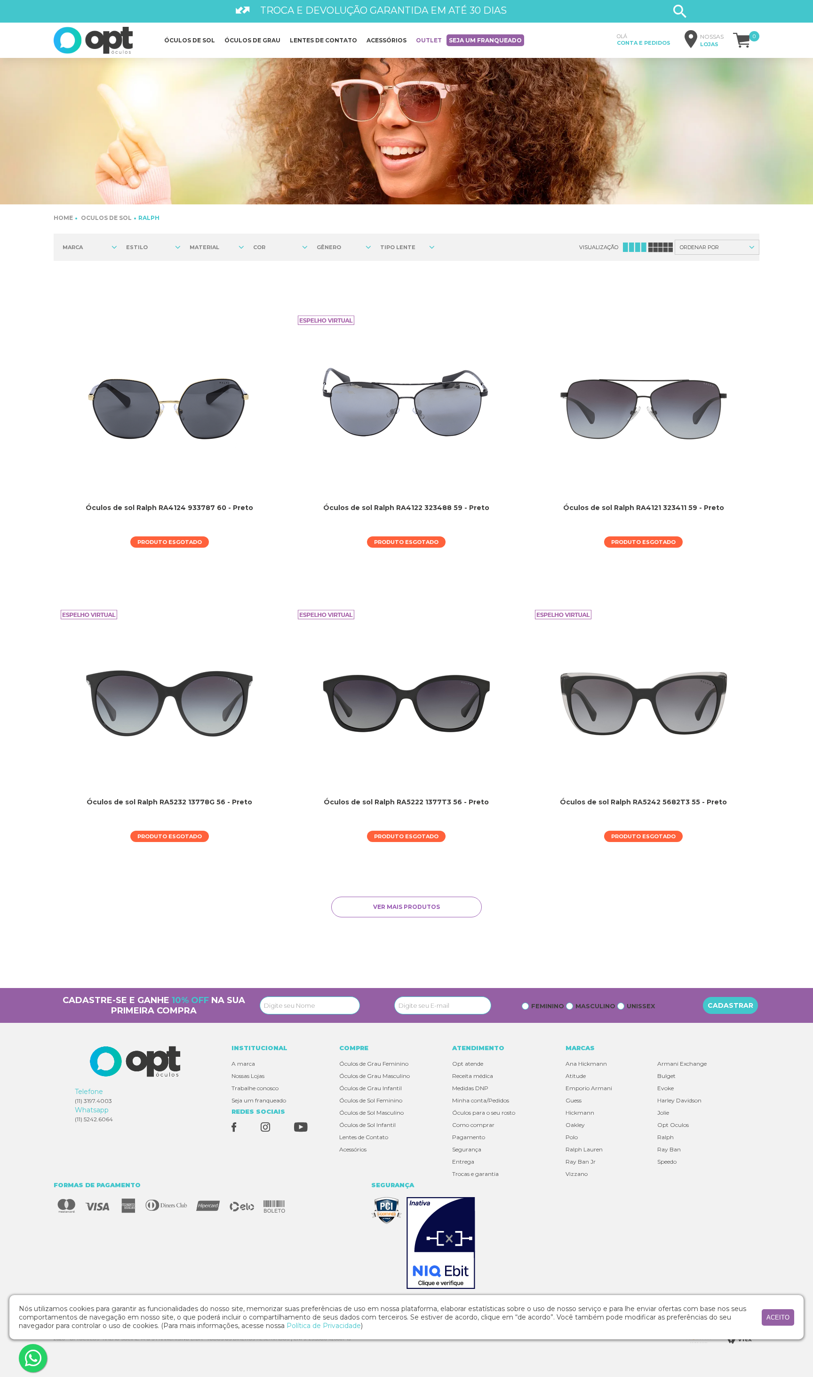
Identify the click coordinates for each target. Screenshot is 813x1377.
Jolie (663, 1112)
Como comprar (473, 1124)
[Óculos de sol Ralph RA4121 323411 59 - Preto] (643, 409)
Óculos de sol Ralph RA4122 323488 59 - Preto (406, 507)
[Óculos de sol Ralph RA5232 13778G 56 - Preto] (169, 703)
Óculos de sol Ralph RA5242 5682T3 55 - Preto (643, 802)
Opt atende (467, 1063)
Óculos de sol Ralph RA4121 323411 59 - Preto (643, 507)
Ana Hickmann (586, 1063)
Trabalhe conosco (255, 1088)
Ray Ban (669, 1149)
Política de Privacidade (324, 1325)
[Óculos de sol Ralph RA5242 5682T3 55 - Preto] (643, 703)
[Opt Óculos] (93, 40)
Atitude (576, 1075)
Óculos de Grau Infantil (370, 1088)
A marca (243, 1063)
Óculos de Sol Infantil (367, 1124)
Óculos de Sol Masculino (371, 1112)
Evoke (665, 1088)
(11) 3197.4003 (93, 1100)
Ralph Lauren (584, 1149)
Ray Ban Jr (581, 1161)
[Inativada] (443, 1244)
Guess (574, 1100)
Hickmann (580, 1112)
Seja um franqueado (485, 40)
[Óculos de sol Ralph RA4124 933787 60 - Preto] (169, 409)
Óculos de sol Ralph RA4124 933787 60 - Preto (169, 507)
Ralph (148, 217)
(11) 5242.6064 (94, 1119)
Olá (643, 39)
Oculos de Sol (106, 217)
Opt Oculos (673, 1124)
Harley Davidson (679, 1100)
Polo (572, 1137)
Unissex (641, 1006)
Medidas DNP (470, 1088)
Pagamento (468, 1137)
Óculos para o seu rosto (483, 1112)
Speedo (667, 1161)
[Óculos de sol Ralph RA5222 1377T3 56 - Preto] (406, 703)
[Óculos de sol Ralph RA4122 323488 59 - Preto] (406, 409)
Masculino (595, 1006)
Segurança (466, 1149)
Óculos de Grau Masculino (374, 1075)
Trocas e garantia (475, 1173)
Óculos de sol (189, 40)
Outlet (429, 40)
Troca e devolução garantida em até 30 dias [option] (383, 10)
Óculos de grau (252, 40)
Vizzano (577, 1173)
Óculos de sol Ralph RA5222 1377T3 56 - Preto (406, 802)
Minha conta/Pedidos (480, 1100)
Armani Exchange (682, 1063)
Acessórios (386, 40)
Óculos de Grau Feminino (373, 1063)
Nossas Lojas (247, 1075)
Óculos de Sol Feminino (370, 1100)
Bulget (666, 1075)
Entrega (463, 1161)
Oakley (575, 1124)
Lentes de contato (323, 40)
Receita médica (472, 1075)
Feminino (547, 1006)
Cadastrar (730, 1005)
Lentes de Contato (363, 1137)
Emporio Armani (589, 1088)
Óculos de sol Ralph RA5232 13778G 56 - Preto (169, 802)
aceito (777, 1317)
